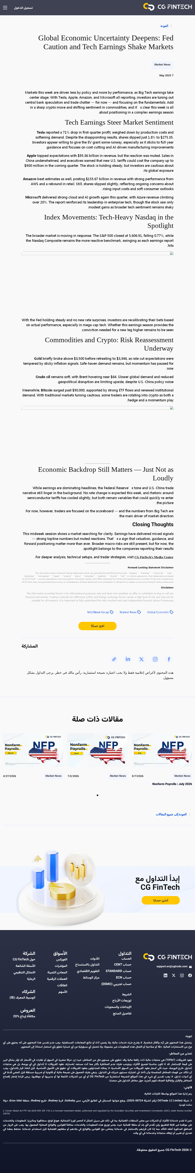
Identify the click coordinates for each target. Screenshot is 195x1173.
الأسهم (62, 992)
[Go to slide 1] (97, 795)
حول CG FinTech (24, 959)
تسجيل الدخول (23, 8)
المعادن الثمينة (57, 972)
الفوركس (61, 959)
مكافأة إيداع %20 (24, 1016)
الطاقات (62, 985)
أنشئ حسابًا (160, 900)
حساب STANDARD (118, 971)
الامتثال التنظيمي (24, 972)
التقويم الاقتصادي (88, 971)
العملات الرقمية (57, 979)
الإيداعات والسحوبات (118, 1007)
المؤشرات (61, 966)
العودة (164, 25)
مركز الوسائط (91, 977)
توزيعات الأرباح (121, 1000)
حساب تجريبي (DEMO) (116, 984)
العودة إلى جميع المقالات (171, 814)
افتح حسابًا (97, 626)
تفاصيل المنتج (122, 1013)
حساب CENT (122, 964)
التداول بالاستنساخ (87, 964)
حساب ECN (123, 977)
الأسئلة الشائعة (25, 966)
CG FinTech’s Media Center (153, 557)
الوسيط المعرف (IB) (22, 997)
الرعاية (31, 979)
